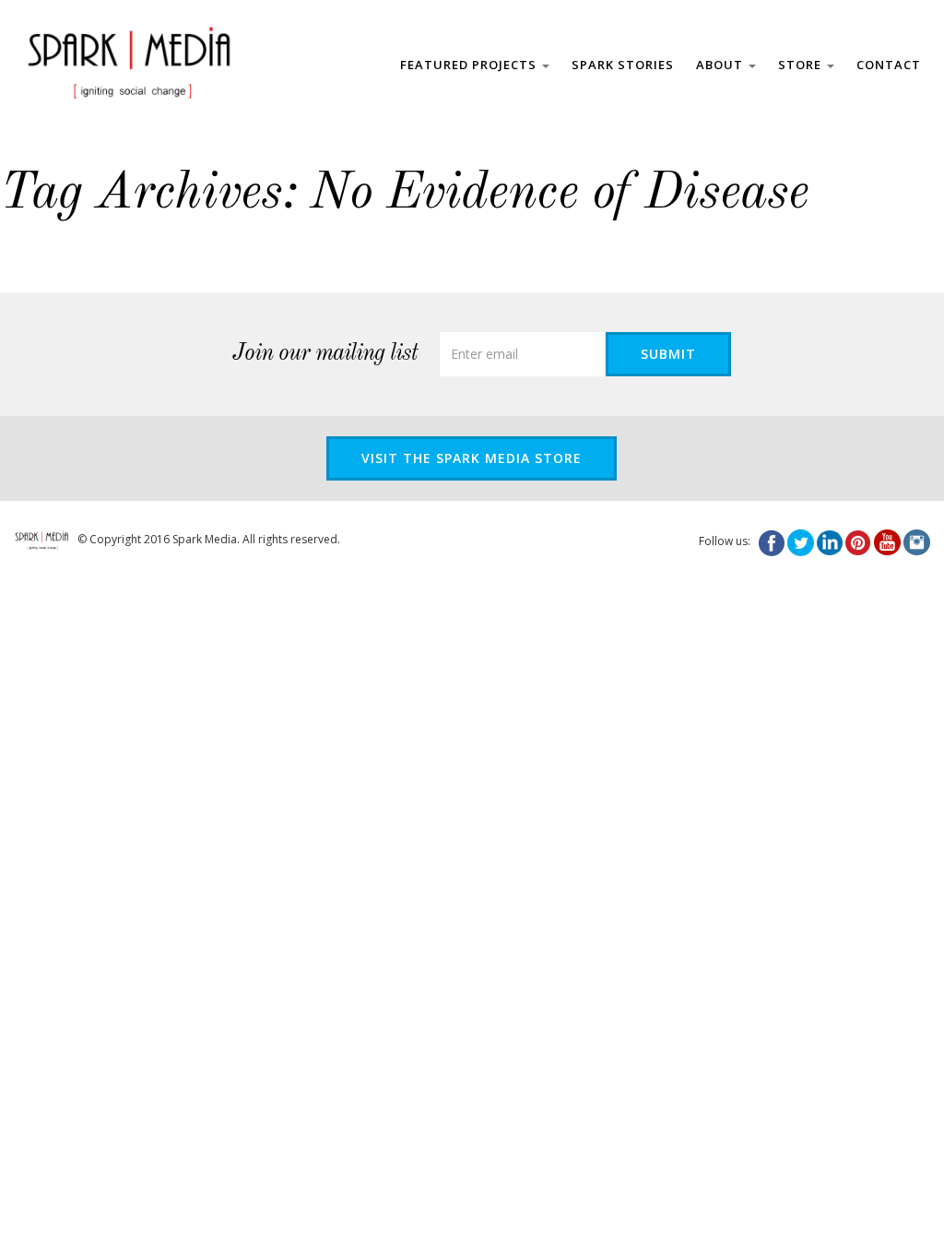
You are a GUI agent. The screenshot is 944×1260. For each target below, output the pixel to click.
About (721, 64)
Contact (888, 64)
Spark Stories (623, 64)
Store (801, 64)
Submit (668, 354)
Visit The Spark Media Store (471, 458)
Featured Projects (470, 64)
